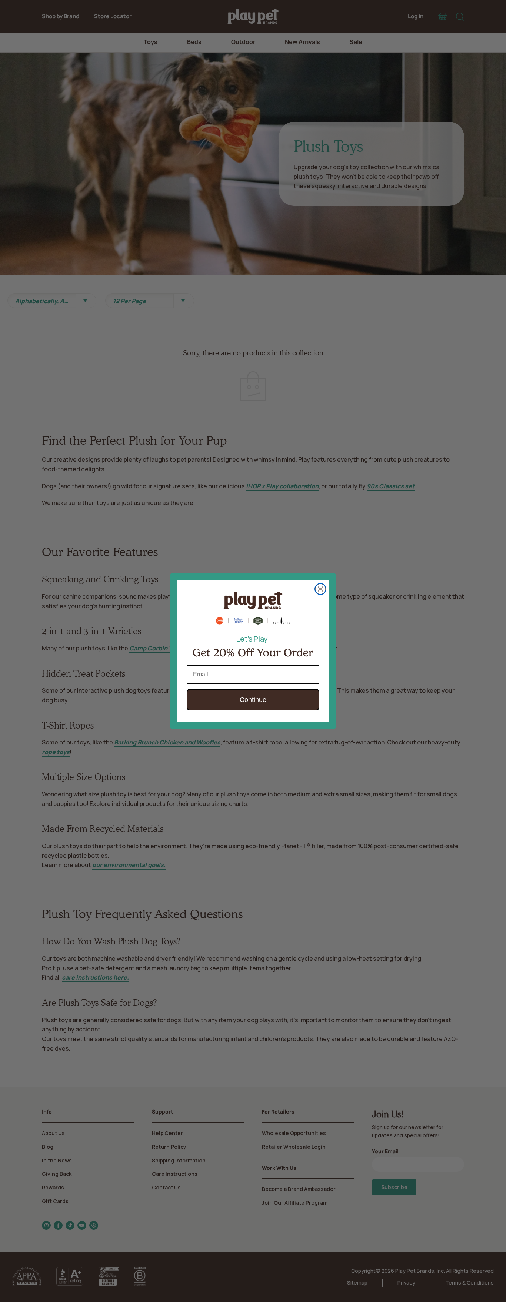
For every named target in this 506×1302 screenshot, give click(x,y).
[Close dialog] (320, 589)
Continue (253, 699)
